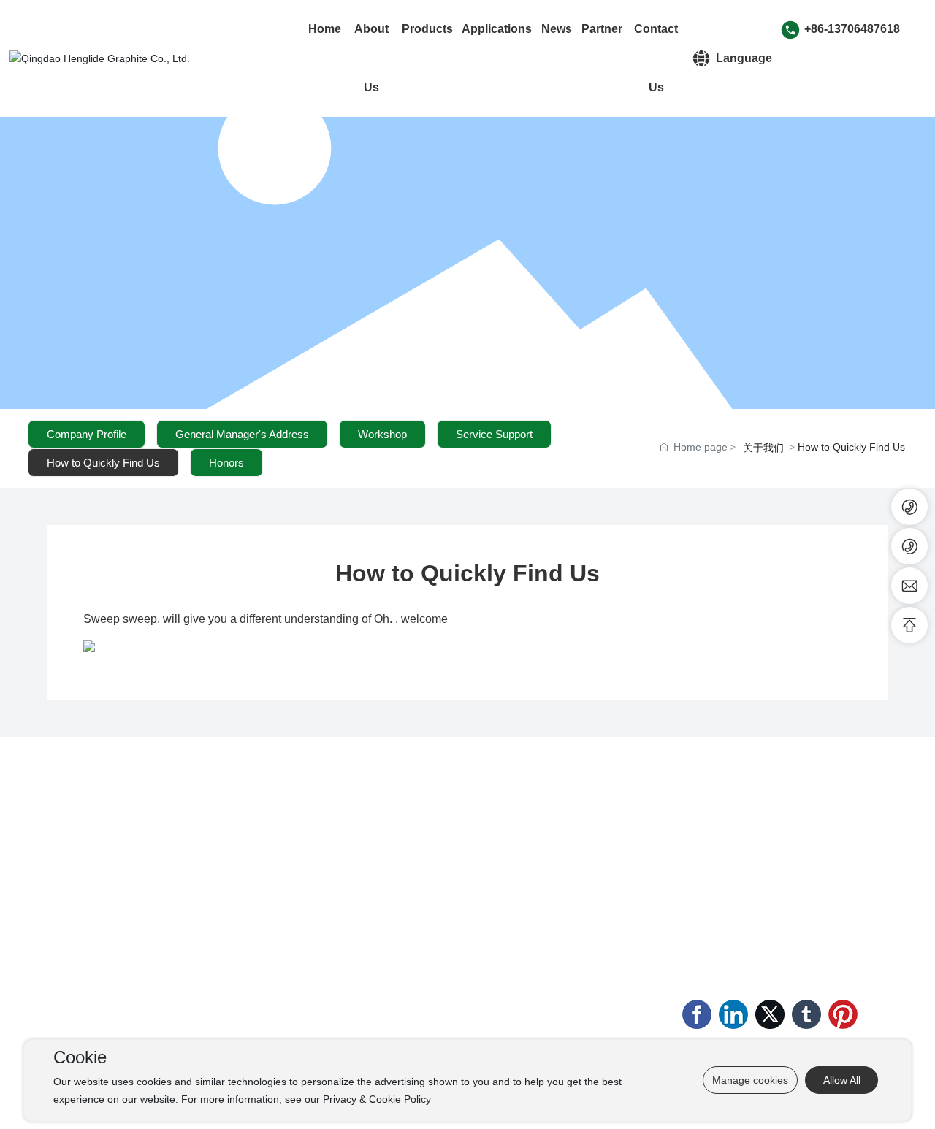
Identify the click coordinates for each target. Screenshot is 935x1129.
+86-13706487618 (852, 29)
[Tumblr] (806, 1014)
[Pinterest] (843, 1014)
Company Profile (86, 434)
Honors (226, 462)
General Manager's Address (242, 434)
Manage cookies (750, 1080)
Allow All (841, 1080)
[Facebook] (696, 1014)
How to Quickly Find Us (103, 462)
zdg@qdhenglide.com (771, 933)
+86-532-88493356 (780, 861)
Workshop (382, 434)
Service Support (494, 434)
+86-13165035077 (744, 912)
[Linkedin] (733, 1014)
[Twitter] (770, 1014)
